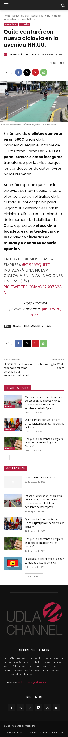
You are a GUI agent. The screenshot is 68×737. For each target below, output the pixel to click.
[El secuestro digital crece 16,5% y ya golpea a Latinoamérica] (13, 563)
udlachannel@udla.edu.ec (33, 682)
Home (7, 15)
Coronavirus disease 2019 (40, 477)
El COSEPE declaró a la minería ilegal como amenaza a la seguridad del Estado (18, 369)
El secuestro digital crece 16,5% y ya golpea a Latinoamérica (44, 560)
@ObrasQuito (36, 264)
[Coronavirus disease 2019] (13, 482)
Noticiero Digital (20, 15)
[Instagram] (20, 707)
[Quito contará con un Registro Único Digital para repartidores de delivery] (13, 424)
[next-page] (11, 457)
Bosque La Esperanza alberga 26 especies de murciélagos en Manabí (44, 442)
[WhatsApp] (43, 72)
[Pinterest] (35, 72)
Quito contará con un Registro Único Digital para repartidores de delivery (44, 423)
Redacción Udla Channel (25, 54)
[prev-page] (6, 457)
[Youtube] (56, 707)
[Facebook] (18, 72)
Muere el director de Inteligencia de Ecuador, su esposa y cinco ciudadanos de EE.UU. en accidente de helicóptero (44, 402)
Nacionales (37, 15)
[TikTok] (29, 707)
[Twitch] (38, 707)
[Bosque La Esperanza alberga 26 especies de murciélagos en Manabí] (13, 443)
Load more (32, 576)
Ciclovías (17, 326)
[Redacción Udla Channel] (6, 54)
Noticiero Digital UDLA (33, 326)
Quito (48, 326)
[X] (27, 72)
